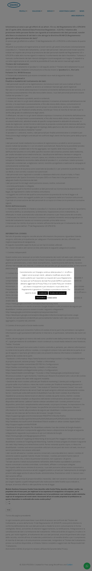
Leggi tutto (52, 297)
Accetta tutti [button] (43, 293)
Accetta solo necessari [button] (57, 293)
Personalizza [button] (40, 298)
